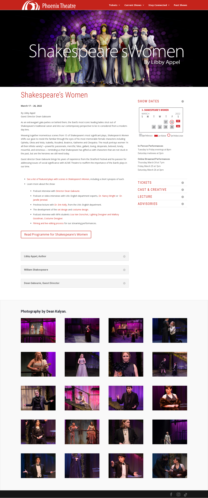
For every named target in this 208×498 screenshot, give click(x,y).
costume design (80, 209)
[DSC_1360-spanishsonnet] (82, 443)
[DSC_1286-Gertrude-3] (169, 409)
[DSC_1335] (38, 443)
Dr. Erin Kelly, (61, 204)
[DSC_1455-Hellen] (82, 477)
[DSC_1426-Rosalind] (38, 477)
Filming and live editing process (48, 223)
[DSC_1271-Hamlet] (126, 409)
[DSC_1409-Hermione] (169, 443)
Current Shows (132, 5)
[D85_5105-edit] (38, 341)
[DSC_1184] (169, 375)
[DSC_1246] (82, 409)
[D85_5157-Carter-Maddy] (169, 341)
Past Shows (180, 5)
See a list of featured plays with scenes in (58, 179)
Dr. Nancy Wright (107, 195)
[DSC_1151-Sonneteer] (38, 375)
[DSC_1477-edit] (169, 477)
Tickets (113, 5)
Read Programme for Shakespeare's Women (56, 234)
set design (63, 209)
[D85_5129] (126, 341)
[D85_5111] (82, 341)
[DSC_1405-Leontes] (126, 443)
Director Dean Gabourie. (68, 191)
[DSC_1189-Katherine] (38, 409)
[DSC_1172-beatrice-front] (126, 375)
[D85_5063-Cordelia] (82, 375)
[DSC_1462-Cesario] (126, 477)
